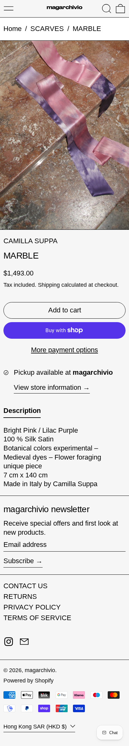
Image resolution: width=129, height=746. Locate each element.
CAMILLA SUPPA (30, 241)
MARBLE (87, 29)
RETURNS (20, 596)
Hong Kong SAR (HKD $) (35, 726)
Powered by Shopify (28, 680)
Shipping (49, 285)
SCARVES (47, 29)
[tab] (22, 412)
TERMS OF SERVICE (37, 618)
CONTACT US (25, 586)
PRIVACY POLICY (32, 607)
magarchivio (40, 670)
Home (12, 29)
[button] (106, 8)
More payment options (64, 350)
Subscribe (18, 561)
